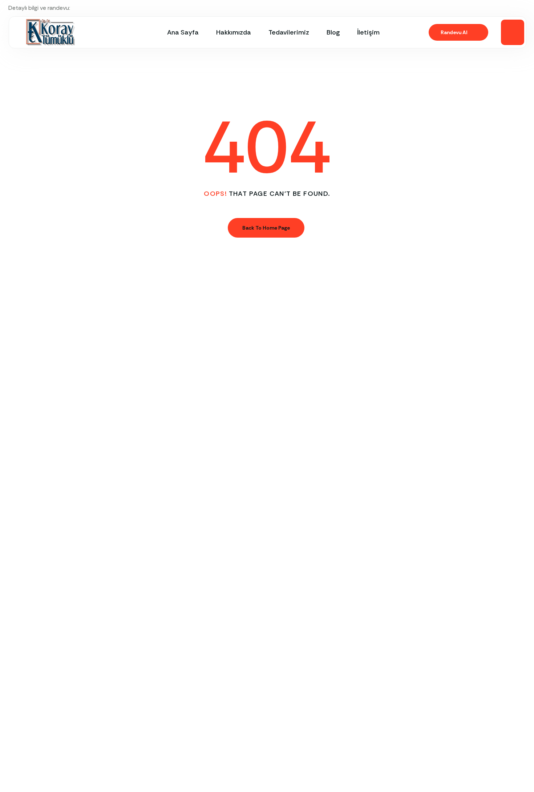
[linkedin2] (523, 8)
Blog (333, 32)
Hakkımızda (233, 32)
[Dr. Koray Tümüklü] (50, 32)
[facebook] (499, 8)
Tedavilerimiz (288, 32)
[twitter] (486, 8)
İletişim (368, 32)
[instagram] (511, 8)
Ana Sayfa (183, 32)
